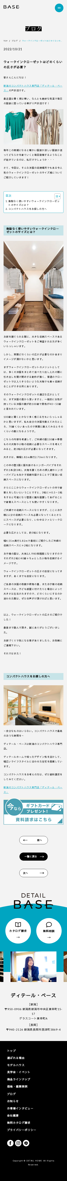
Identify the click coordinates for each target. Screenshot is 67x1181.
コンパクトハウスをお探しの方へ (27, 208)
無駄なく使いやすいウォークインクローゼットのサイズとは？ (34, 203)
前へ (39, 840)
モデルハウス (16, 1065)
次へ (25, 873)
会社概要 (13, 1115)
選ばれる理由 (16, 1057)
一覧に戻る (30, 856)
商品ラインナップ (19, 1079)
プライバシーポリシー (21, 1129)
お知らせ (13, 1101)
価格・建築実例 (17, 1086)
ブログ (11, 1094)
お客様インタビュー (20, 1108)
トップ (11, 1050)
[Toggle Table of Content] (56, 196)
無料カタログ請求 (19, 1122)
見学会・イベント (19, 1072)
